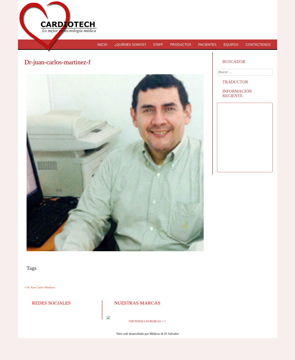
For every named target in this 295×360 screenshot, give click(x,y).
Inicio (102, 44)
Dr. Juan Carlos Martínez (41, 287)
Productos (180, 44)
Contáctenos (258, 44)
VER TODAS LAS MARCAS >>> (147, 321)
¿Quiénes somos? (130, 44)
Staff (158, 44)
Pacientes (207, 44)
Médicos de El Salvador (164, 333)
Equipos (231, 44)
